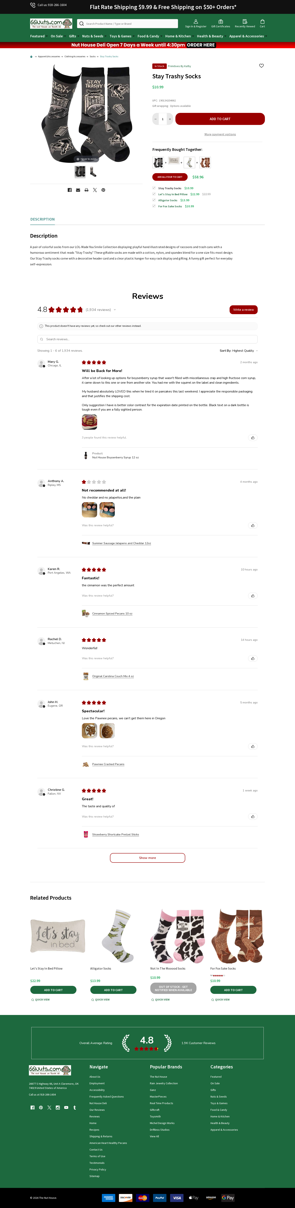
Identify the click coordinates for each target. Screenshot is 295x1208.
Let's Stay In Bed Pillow (46, 968)
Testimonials (97, 1163)
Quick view (42, 999)
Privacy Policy (98, 1169)
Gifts (72, 36)
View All (154, 1136)
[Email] (78, 190)
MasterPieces (158, 1096)
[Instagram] (57, 1107)
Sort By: (225, 351)
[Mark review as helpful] (253, 437)
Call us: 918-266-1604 (52, 5)
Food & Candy (148, 36)
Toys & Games (120, 36)
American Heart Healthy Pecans (108, 1143)
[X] (95, 190)
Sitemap (95, 1176)
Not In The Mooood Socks (167, 968)
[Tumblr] (74, 1107)
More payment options (220, 134)
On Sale (57, 36)
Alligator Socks (100, 968)
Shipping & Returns (101, 1136)
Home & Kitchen (178, 36)
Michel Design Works (162, 1123)
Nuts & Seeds (92, 36)
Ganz (153, 1090)
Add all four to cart (170, 176)
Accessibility (97, 1090)
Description (42, 219)
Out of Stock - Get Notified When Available (173, 988)
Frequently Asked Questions (107, 1096)
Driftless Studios (160, 1129)
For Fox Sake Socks (223, 968)
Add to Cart (220, 119)
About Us (95, 1076)
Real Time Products (161, 1103)
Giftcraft (154, 1110)
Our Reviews (97, 1110)
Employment (97, 1083)
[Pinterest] (103, 190)
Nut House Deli (98, 1103)
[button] (147, 45)
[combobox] (127, 23)
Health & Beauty (210, 36)
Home (93, 1123)
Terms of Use (97, 1156)
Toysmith (155, 1116)
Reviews (95, 1116)
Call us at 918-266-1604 (42, 1094)
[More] (47, 35)
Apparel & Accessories (246, 36)
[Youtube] (66, 1107)
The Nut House (158, 1076)
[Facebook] (69, 190)
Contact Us (96, 1149)
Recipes (94, 1129)
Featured (37, 36)
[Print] (86, 190)
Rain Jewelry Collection (164, 1083)
